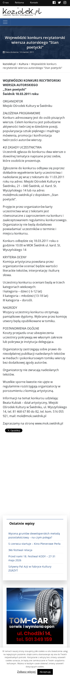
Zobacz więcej (26, 671)
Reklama (19, 2)
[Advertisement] (35, 477)
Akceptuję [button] (45, 671)
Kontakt (34, 2)
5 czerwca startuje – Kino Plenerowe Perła (34, 543)
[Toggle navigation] (5, 22)
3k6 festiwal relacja (20, 550)
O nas (6, 2)
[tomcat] (35, 615)
